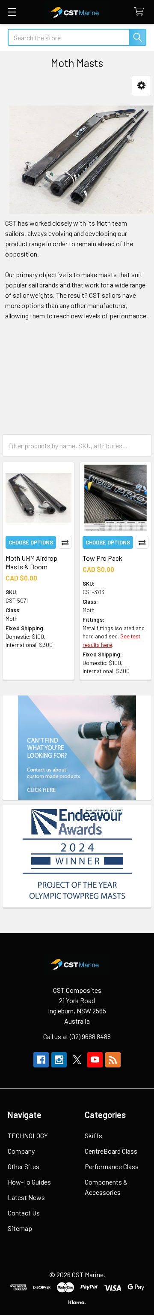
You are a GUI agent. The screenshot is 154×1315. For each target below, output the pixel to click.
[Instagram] (59, 1059)
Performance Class (112, 1166)
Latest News (26, 1197)
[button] (141, 85)
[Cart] (141, 11)
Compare (65, 542)
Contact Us (24, 1213)
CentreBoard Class (111, 1151)
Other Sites (23, 1166)
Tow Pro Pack (102, 558)
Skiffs (93, 1135)
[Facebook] (41, 1059)
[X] (77, 1059)
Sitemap (20, 1228)
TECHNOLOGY (28, 1135)
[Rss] (113, 1059)
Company (21, 1151)
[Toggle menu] (12, 12)
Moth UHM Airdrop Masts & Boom (31, 562)
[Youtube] (95, 1059)
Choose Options (31, 542)
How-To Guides (29, 1182)
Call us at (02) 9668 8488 (77, 1036)
